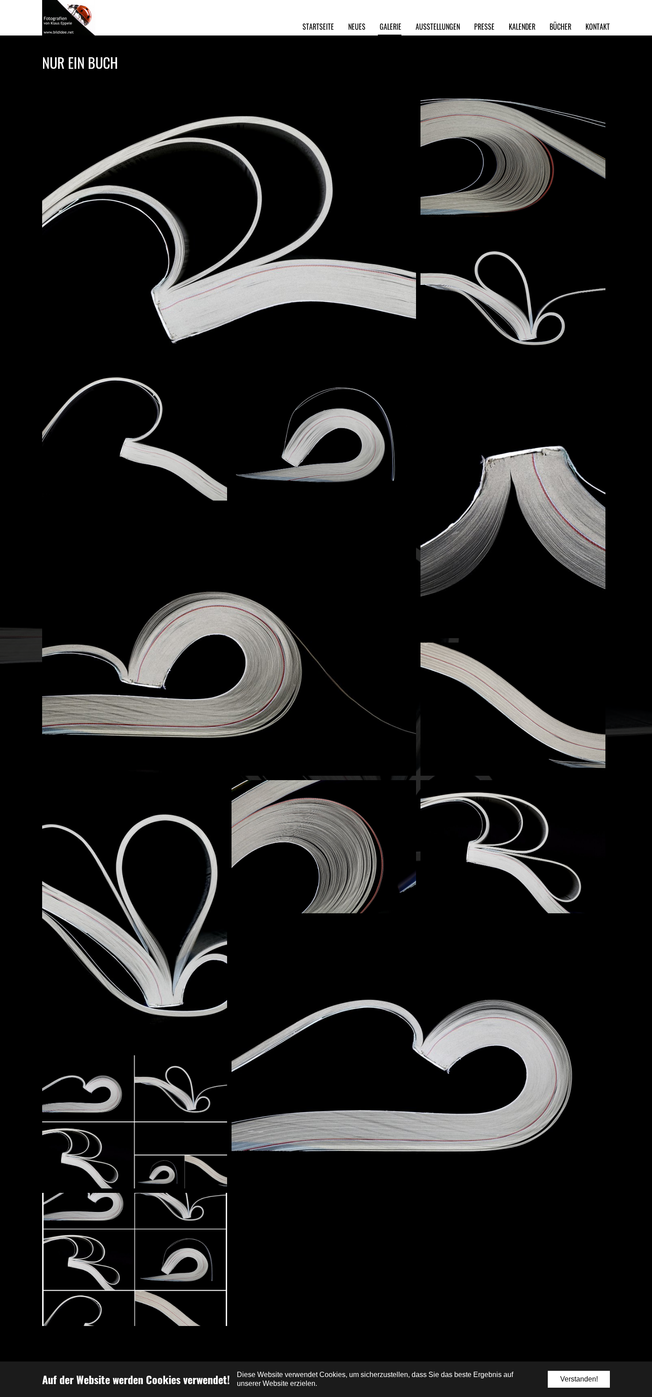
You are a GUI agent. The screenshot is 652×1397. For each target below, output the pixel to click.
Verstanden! (579, 1379)
